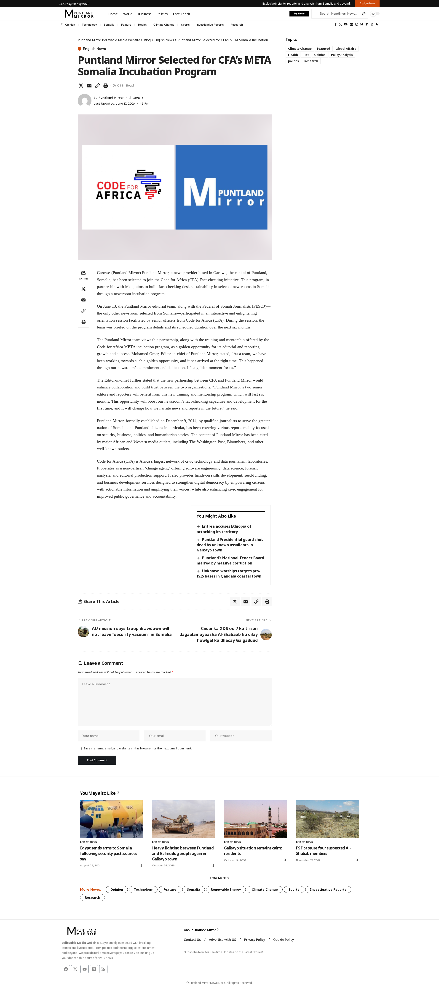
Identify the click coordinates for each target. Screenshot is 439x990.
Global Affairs (346, 48)
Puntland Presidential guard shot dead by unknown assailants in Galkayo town (230, 545)
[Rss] (377, 24)
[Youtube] (84, 969)
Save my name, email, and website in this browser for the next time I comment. (137, 748)
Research (236, 24)
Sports (185, 24)
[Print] (105, 85)
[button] (367, 3)
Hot (306, 55)
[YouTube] (346, 24)
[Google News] (351, 24)
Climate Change (163, 24)
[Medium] (361, 24)
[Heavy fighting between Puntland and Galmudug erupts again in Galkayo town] (183, 819)
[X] (340, 24)
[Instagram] (356, 24)
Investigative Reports (210, 24)
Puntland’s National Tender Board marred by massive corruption (230, 560)
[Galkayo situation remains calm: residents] (255, 819)
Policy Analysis (342, 55)
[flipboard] (366, 24)
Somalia (109, 24)
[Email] (89, 85)
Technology (89, 24)
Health (142, 24)
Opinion (70, 24)
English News (94, 49)
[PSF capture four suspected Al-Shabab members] (327, 819)
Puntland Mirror (111, 97)
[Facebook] (336, 24)
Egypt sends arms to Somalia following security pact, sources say (108, 853)
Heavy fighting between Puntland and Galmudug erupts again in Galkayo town (183, 853)
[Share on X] (81, 85)
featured (323, 48)
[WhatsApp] (371, 24)
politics (293, 61)
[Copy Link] (97, 85)
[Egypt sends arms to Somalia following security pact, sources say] (111, 819)
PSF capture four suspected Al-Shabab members (323, 850)
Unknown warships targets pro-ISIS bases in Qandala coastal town (229, 573)
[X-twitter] (75, 969)
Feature (126, 24)
